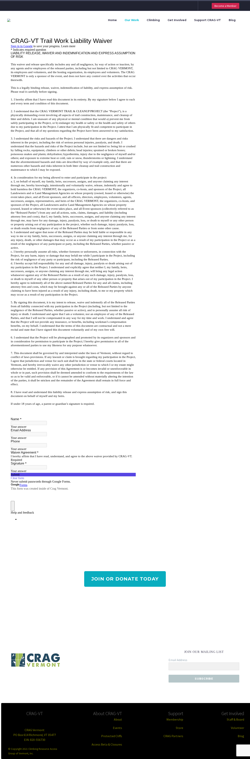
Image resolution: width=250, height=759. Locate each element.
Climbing (153, 20)
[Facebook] (182, 5)
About (118, 719)
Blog (232, 20)
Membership (174, 719)
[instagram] (49, 678)
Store (179, 728)
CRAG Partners (173, 736)
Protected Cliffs (111, 736)
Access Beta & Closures (107, 744)
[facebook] (28, 678)
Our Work (132, 20)
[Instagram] (188, 5)
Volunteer (237, 728)
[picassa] (56, 678)
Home (112, 20)
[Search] (243, 20)
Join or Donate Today (125, 579)
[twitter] (42, 678)
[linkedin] (35, 678)
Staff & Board (235, 719)
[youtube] (63, 678)
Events (117, 728)
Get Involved (177, 20)
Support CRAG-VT (207, 20)
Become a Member (225, 6)
